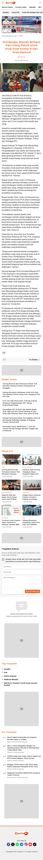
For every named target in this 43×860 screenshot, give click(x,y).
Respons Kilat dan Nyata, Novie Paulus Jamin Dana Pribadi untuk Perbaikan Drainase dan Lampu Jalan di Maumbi (9, 500)
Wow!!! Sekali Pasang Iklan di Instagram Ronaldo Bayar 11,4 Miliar (22, 738)
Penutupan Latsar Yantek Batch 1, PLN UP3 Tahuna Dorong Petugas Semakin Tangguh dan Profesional (20, 428)
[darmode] (40, 2)
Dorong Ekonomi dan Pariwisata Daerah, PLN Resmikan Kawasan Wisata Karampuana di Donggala (20, 386)
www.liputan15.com (9, 36)
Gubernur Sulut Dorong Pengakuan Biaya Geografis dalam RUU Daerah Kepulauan (31, 473)
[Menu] (2, 2)
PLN (21, 36)
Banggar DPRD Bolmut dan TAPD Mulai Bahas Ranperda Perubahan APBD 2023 (22, 765)
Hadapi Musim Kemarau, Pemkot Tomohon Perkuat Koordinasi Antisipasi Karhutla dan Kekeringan (31, 499)
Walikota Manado (11, 679)
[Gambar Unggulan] (21, 91)
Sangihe (7, 669)
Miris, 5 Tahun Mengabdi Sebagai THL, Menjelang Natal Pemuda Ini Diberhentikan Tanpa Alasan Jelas (23, 748)
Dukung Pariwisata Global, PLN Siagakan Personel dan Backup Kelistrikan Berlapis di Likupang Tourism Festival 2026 (21, 420)
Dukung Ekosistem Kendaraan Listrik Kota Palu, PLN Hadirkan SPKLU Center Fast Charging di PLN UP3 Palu (21, 394)
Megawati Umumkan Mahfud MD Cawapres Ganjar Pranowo (23, 774)
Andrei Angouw (10, 676)
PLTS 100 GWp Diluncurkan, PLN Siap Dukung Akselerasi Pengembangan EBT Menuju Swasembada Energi (20, 403)
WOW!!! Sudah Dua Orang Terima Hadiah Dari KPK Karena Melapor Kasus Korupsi (24, 757)
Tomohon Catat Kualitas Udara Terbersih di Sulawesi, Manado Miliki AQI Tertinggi (11, 523)
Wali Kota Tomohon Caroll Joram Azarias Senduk (20, 684)
